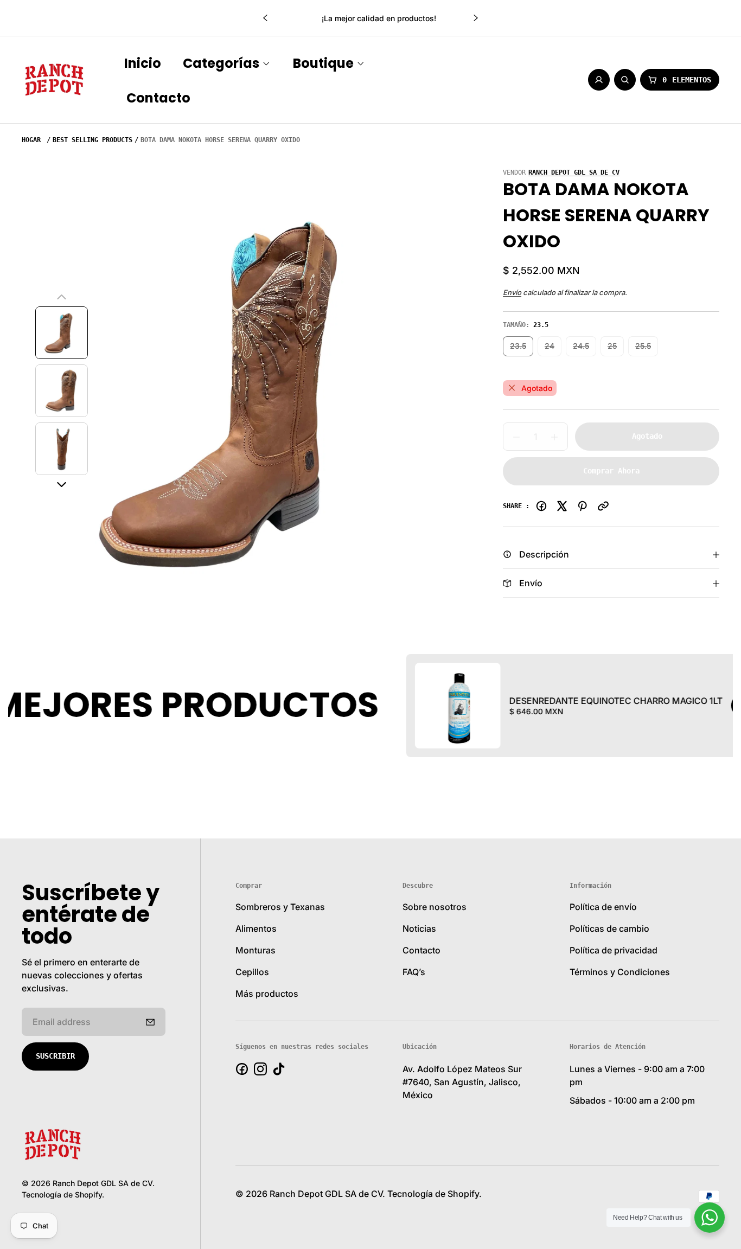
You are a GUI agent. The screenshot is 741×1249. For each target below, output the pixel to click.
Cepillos (252, 971)
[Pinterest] (582, 506)
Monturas (255, 950)
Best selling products (92, 140)
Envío (512, 292)
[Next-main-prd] (61, 485)
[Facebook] (541, 506)
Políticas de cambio (609, 928)
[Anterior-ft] (150, 1022)
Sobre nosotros (435, 906)
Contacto (421, 950)
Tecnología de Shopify (62, 1194)
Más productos (266, 993)
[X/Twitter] (562, 506)
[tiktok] (278, 1068)
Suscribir (55, 1056)
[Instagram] (260, 1068)
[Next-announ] (476, 18)
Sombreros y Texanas (280, 906)
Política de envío (603, 906)
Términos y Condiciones (620, 971)
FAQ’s (414, 971)
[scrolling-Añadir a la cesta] (690, 705)
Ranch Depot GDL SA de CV (573, 172)
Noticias (419, 928)
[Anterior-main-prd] (61, 297)
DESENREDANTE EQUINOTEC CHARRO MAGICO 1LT (556, 701)
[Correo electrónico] (603, 506)
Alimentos (256, 928)
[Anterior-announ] (265, 18)
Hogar (31, 140)
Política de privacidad (613, 950)
